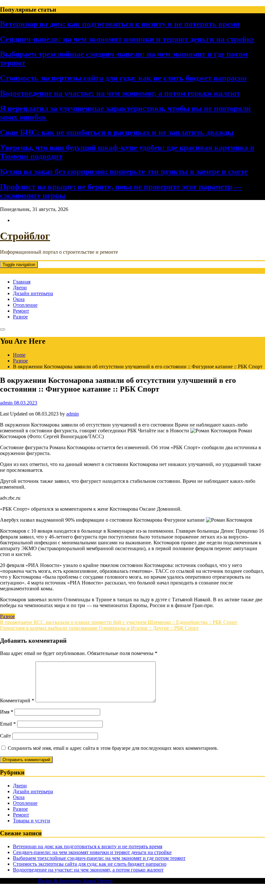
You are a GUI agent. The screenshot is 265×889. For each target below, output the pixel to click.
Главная (21, 281)
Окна (19, 299)
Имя (6, 712)
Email (8, 724)
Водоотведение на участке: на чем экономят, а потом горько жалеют (120, 93)
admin (72, 414)
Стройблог (25, 236)
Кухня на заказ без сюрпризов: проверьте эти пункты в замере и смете (124, 171)
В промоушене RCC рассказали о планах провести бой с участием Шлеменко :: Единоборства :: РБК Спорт (118, 622)
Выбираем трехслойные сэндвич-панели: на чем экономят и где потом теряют (99, 858)
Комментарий (17, 700)
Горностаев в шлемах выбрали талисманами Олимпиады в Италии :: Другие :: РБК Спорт (99, 628)
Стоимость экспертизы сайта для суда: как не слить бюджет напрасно (123, 78)
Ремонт (21, 311)
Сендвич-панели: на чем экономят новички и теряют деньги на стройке (127, 39)
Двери (20, 287)
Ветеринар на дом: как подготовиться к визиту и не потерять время (120, 24)
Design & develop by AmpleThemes (75, 880)
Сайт (5, 736)
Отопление (25, 305)
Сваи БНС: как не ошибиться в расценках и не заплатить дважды (117, 132)
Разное (20, 316)
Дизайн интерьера (33, 293)
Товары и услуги (31, 820)
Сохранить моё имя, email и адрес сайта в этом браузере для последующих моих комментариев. (113, 748)
